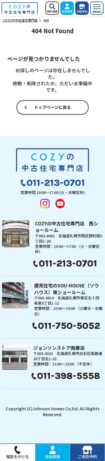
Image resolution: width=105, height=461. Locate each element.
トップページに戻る (52, 107)
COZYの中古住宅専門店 (19, 8)
